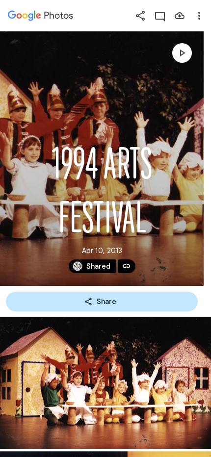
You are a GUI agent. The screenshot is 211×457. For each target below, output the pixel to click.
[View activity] (160, 15)
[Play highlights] (182, 53)
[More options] (199, 15)
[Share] (140, 15)
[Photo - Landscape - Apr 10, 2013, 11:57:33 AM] (105, 383)
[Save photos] (179, 15)
